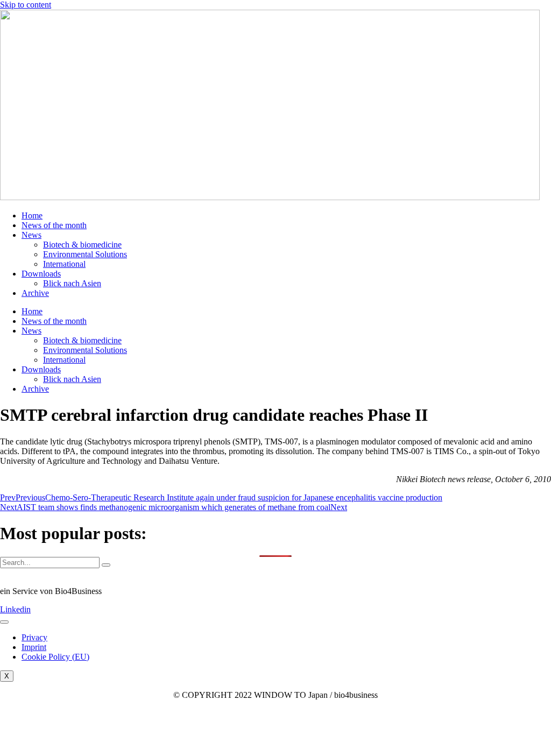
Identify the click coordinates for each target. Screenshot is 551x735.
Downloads (41, 273)
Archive (35, 293)
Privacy (34, 637)
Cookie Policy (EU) (55, 656)
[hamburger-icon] (4, 622)
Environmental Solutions (85, 254)
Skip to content (25, 4)
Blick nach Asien (72, 283)
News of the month (54, 225)
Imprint (34, 647)
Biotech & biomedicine (82, 244)
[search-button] (106, 565)
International (64, 263)
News (31, 234)
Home (32, 215)
